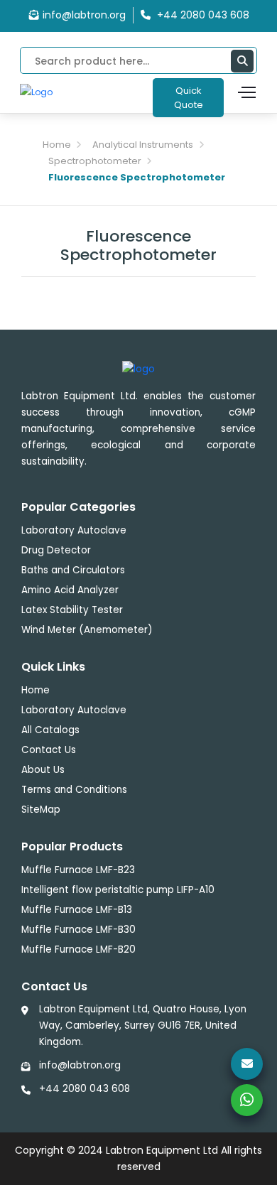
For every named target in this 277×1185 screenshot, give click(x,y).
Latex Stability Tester (72, 610)
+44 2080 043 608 (84, 1088)
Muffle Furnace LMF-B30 (78, 929)
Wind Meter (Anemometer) (86, 630)
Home (57, 144)
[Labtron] (36, 91)
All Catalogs (50, 730)
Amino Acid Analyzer (70, 590)
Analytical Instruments (142, 144)
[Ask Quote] (247, 1064)
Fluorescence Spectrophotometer (136, 177)
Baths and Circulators (73, 570)
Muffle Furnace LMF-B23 (78, 870)
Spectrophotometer (94, 161)
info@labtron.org (84, 15)
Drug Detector (56, 550)
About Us (43, 770)
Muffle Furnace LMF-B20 (78, 949)
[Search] (242, 61)
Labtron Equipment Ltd (162, 1150)
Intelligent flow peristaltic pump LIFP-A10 (117, 890)
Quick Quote (188, 98)
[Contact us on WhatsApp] (247, 1100)
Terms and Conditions (74, 789)
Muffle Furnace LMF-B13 (76, 909)
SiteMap (40, 809)
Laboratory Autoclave (73, 530)
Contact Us (48, 750)
